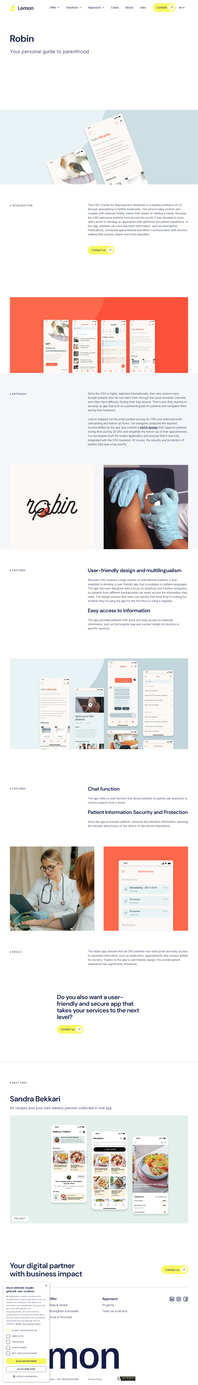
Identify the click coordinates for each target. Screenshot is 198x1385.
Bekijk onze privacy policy (28, 1324)
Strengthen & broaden (64, 1311)
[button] (54, 7)
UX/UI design (149, 427)
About (129, 7)
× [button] (46, 1285)
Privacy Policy (95, 1379)
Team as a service (114, 1311)
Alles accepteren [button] (26, 1361)
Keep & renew (58, 1305)
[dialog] (26, 1332)
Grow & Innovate (60, 1317)
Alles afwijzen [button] (26, 1369)
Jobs (143, 7)
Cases (115, 7)
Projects (108, 1305)
